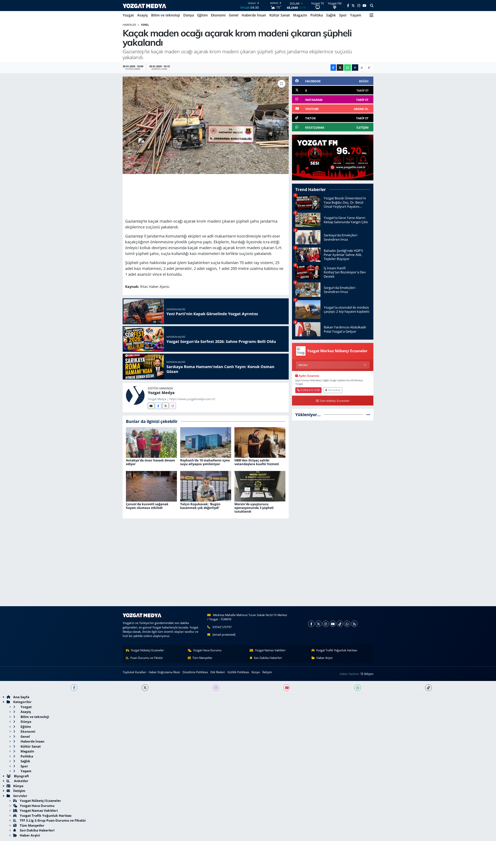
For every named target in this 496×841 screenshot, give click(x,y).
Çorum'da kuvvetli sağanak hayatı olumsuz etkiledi (147, 506)
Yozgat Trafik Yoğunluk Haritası (336, 650)
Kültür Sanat (279, 15)
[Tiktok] (340, 624)
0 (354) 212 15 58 (310, 390)
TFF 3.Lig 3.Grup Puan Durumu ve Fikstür (53, 820)
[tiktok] (428, 687)
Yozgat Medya (161, 392)
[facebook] (74, 687)
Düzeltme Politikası (195, 672)
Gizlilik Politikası (238, 672)
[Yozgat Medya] (135, 395)
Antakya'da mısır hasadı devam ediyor (150, 462)
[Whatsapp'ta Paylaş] (347, 67)
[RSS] (354, 624)
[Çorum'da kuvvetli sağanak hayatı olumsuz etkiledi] (151, 486)
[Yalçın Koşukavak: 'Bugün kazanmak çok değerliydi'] (205, 486)
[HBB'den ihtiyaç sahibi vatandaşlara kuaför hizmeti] (259, 442)
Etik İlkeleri (217, 672)
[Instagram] (173, 406)
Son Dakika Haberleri (268, 658)
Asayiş (142, 15)
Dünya (188, 15)
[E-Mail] (151, 406)
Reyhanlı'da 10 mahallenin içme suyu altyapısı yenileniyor (205, 462)
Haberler (129, 25)
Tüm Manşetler (202, 658)
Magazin (300, 15)
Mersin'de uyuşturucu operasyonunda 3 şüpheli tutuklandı (254, 508)
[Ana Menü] (371, 15)
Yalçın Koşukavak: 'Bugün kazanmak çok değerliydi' (200, 506)
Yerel (145, 25)
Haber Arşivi (324, 658)
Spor (343, 15)
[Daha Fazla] (355, 67)
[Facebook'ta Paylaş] (333, 67)
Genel (233, 15)
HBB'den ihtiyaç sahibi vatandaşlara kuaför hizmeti (256, 462)
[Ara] (371, 5)
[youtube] (286, 687)
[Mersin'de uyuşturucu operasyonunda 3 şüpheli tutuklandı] (259, 486)
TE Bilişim (366, 674)
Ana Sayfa (21, 697)
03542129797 (222, 627)
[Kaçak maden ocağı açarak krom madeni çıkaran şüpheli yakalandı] (206, 125)
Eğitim (202, 15)
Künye (255, 672)
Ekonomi (218, 15)
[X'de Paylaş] (340, 67)
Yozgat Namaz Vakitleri (270, 650)
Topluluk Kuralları (134, 672)
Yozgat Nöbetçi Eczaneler (147, 650)
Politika (316, 15)
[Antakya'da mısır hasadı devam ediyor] (151, 442)
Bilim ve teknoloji (165, 15)
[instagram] (216, 687)
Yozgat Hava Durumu (207, 650)
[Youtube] (333, 624)
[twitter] (145, 687)
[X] (318, 624)
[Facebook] (158, 406)
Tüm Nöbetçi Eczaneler (334, 401)
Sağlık (331, 15)
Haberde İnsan (254, 15)
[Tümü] (368, 414)
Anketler (20, 781)
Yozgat (128, 15)
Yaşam (355, 15)
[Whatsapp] (347, 624)
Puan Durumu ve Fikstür (146, 658)
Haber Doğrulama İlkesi (164, 672)
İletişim (267, 672)
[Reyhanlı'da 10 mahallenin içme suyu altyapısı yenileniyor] (205, 442)
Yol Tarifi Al (334, 390)
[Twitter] (165, 406)
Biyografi (21, 776)
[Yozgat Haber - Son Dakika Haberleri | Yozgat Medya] (144, 5)
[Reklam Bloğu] (332, 157)
